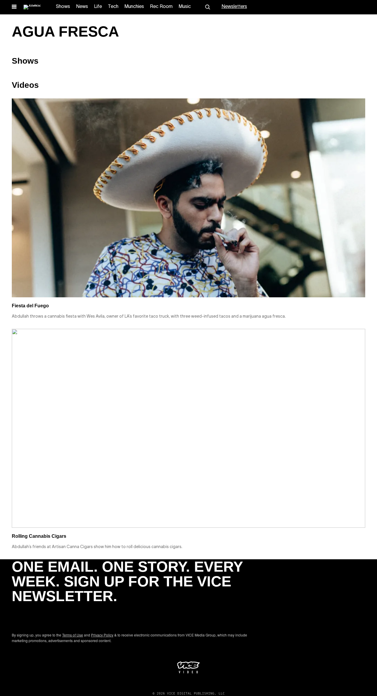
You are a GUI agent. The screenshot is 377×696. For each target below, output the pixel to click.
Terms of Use (72, 634)
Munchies (134, 7)
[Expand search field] (207, 7)
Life (98, 7)
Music (184, 7)
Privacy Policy (102, 634)
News (82, 7)
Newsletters (234, 7)
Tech (113, 7)
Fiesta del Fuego (30, 305)
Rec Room (161, 7)
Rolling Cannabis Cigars (39, 536)
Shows (63, 7)
